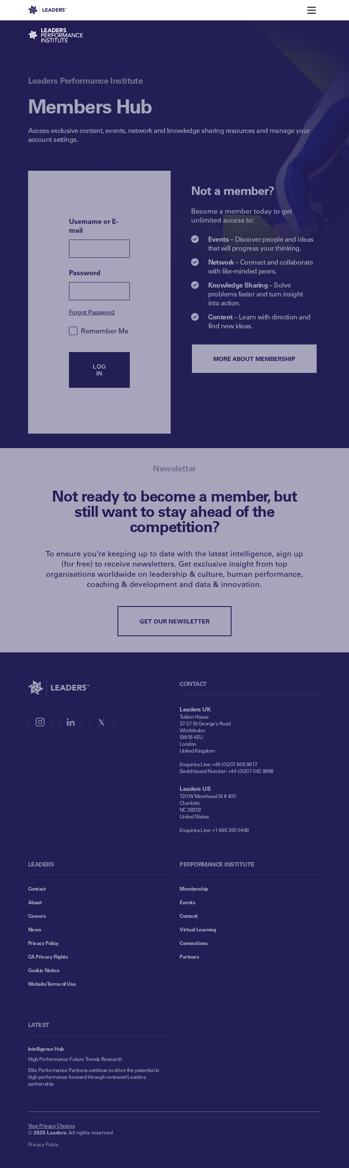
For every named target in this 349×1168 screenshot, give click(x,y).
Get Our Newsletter (174, 621)
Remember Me (105, 330)
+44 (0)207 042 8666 (251, 770)
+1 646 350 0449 (230, 830)
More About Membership (254, 359)
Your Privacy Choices (51, 1125)
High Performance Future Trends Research (75, 1058)
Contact (37, 888)
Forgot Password (92, 312)
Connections (193, 942)
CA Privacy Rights (48, 956)
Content (189, 915)
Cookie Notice (44, 970)
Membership (194, 888)
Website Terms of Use (52, 983)
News (34, 929)
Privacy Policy (43, 942)
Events (187, 902)
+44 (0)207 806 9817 (234, 764)
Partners (189, 956)
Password (84, 272)
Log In (99, 370)
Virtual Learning (198, 929)
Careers (37, 915)
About (35, 902)
